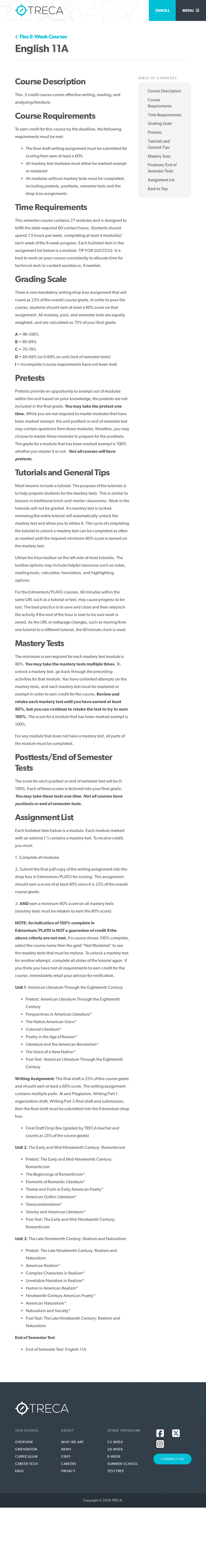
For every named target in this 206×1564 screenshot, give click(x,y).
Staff (66, 1456)
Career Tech (26, 1464)
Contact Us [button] (172, 1459)
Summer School (122, 1464)
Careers (68, 1464)
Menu (188, 10)
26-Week (115, 1449)
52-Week (115, 1442)
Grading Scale (160, 123)
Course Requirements (160, 102)
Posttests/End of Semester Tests (162, 167)
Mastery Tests (159, 156)
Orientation (26, 1449)
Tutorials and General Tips (159, 144)
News (66, 1449)
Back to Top (158, 188)
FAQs (19, 1471)
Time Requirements (164, 115)
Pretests (154, 132)
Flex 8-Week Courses (43, 36)
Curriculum (26, 1456)
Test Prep (115, 1471)
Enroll (163, 10)
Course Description (164, 91)
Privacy (68, 1471)
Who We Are (72, 1442)
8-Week (113, 1456)
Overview (24, 1442)
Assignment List (161, 180)
